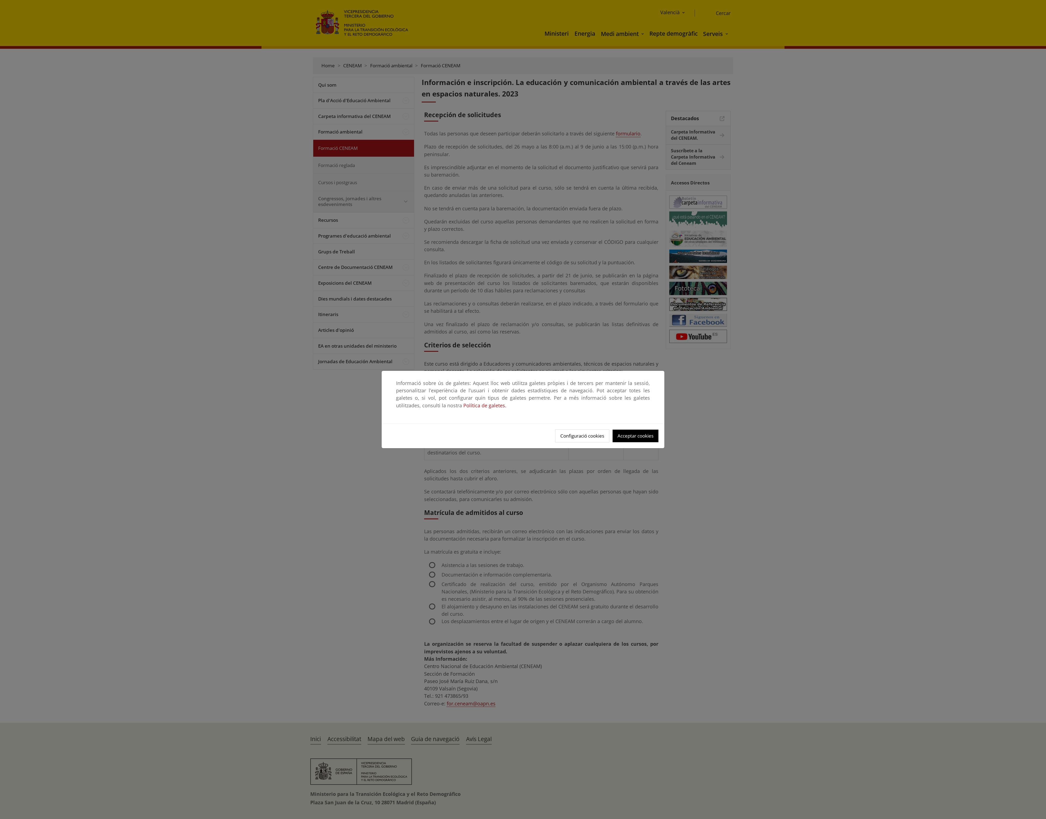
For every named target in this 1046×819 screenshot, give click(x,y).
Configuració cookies (582, 436)
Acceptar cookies (635, 436)
